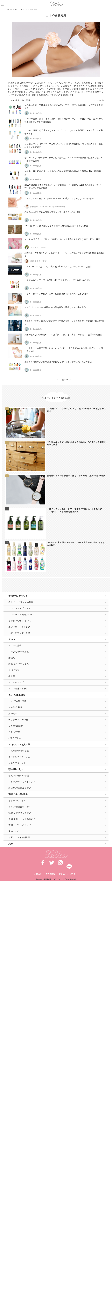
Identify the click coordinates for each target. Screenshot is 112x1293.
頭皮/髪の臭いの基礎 (18, 775)
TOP (7, 9)
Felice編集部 (36, 113)
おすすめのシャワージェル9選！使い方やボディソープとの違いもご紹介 (57, 280)
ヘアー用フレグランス (19, 633)
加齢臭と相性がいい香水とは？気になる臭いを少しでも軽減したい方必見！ (59, 362)
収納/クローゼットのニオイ (21, 819)
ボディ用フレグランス (19, 627)
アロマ (11, 639)
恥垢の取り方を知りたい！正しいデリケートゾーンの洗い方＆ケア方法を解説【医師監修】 (64, 254)
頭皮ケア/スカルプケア (19, 788)
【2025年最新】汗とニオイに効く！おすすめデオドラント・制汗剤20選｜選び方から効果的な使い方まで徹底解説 (63, 120)
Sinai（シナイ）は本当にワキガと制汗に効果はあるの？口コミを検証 (56, 226)
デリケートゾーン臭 (18, 719)
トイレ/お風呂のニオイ (19, 807)
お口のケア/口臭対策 (19, 744)
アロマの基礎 (15, 645)
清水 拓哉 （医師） (38, 247)
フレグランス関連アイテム (21, 614)
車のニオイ (13, 831)
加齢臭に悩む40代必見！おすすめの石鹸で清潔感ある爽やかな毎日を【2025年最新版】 (62, 173)
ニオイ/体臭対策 (17, 695)
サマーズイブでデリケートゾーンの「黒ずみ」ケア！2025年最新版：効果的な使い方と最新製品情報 (63, 159)
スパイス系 (13, 670)
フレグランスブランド (19, 608)
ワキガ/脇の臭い (16, 726)
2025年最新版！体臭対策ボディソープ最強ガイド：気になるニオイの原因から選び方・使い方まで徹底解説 (62, 186)
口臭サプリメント (17, 763)
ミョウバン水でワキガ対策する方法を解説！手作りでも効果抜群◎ (55, 307)
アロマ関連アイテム (18, 688)
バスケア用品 (15, 738)
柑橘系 (11, 658)
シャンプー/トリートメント (21, 781)
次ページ (66, 379)
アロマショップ (16, 682)
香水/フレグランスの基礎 (20, 602)
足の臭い (12, 713)
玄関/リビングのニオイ (19, 825)
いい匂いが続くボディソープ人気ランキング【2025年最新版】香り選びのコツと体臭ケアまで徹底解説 (63, 145)
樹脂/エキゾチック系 (18, 664)
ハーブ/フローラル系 (18, 652)
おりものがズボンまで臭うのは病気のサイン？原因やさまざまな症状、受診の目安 (62, 239)
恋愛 (10, 844)
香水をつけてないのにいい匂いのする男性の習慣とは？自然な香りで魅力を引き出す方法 (64, 322)
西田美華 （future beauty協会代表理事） (48, 207)
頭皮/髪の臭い (15, 769)
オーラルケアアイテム (19, 757)
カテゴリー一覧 (17, 9)
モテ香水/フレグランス (19, 620)
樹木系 (11, 676)
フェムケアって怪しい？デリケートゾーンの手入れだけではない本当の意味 (59, 198)
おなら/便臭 (14, 732)
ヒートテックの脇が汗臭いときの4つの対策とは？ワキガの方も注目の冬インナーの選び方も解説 (63, 350)
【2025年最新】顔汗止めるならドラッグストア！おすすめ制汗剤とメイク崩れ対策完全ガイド (63, 132)
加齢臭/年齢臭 (15, 707)
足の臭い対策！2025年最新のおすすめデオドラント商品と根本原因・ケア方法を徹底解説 (63, 106)
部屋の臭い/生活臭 (18, 794)
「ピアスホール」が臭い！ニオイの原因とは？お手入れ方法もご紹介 (56, 294)
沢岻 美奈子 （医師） (39, 261)
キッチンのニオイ (17, 800)
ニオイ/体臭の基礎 (17, 701)
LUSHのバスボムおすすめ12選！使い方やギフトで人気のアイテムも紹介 (57, 266)
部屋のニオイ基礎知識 (19, 837)
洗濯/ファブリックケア (19, 813)
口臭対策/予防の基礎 (18, 750)
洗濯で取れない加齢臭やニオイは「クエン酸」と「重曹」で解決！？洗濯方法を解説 (63, 334)
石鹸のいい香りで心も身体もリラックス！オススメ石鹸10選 (52, 212)
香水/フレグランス (18, 596)
